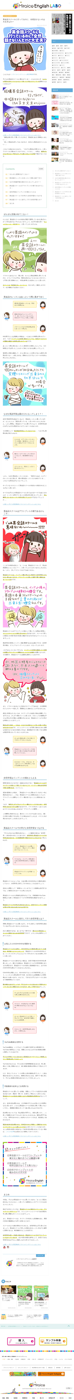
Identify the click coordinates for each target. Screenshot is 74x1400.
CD (62, 45)
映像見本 (23, 1359)
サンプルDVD (68, 1359)
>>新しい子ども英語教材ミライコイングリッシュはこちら (22, 135)
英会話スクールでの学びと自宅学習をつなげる (26, 196)
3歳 (58, 45)
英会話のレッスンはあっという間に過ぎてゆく (26, 178)
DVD (66, 45)
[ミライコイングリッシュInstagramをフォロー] (8, 1247)
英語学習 (62, 77)
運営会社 (50, 1367)
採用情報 (58, 1367)
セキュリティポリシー (23, 1367)
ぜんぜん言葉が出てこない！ (20, 174)
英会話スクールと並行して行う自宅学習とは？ (26, 199)
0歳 (53, 45)
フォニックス (55, 60)
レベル (61, 1359)
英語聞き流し (67, 79)
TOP (4, 1359)
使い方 (34, 1359)
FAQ (56, 1359)
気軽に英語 (59, 74)
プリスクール (55, 65)
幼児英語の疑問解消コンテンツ (10, 16)
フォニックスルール (64, 60)
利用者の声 (41, 1359)
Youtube (54, 48)
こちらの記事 (10, 1131)
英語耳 (60, 79)
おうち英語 (61, 48)
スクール (54, 55)
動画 (69, 67)
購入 (34, 1339)
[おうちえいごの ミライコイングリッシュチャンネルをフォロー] (4, 1247)
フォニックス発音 (65, 62)
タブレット (61, 55)
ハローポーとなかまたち (22, 1374)
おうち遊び (67, 48)
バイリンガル (62, 57)
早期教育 (67, 72)
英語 (69, 74)
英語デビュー (55, 77)
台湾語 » (69, 1388)
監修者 (17, 1359)
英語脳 (54, 82)
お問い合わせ (67, 1367)
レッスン (64, 67)
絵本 (64, 74)
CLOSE (41, 168)
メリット (62, 65)
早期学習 (61, 72)
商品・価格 (10, 1359)
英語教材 (68, 77)
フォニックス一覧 (56, 62)
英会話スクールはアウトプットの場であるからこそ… (27, 187)
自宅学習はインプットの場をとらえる (23, 192)
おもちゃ (62, 50)
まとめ (12, 203)
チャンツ (67, 55)
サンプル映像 (66, 1339)
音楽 (65, 82)
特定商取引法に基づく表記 (38, 1367)
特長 (29, 1359)
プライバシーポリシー (9, 1367)
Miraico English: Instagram (51, 1374)
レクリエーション (56, 67)
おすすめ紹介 (55, 50)
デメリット (55, 57)
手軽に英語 (55, 72)
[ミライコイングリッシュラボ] (37, 5)
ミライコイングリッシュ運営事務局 (22, 74)
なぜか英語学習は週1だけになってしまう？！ (25, 182)
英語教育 (54, 79)
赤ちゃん (60, 82)
